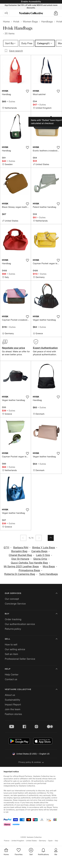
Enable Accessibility (31, 1)
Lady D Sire (43, 555)
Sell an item (11, 654)
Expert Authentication (45, 348)
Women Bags (30, 21)
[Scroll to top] (51, 538)
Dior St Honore (20, 559)
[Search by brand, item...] (6, 13)
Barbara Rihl (20, 547)
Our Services (13, 593)
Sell (7, 639)
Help (8, 669)
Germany (42, 841)
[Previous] (23, 538)
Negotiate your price (13, 348)
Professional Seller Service (20, 659)
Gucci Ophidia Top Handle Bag (29, 563)
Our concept (12, 599)
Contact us (11, 679)
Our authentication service (20, 624)
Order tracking (13, 619)
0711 (6, 547)
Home (6, 21)
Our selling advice (15, 649)
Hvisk (16, 21)
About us (10, 695)
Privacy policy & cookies (30, 762)
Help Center (11, 674)
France (6, 841)
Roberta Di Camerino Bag (19, 574)
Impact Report (13, 704)
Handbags (47, 21)
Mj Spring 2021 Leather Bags (21, 566)
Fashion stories (13, 714)
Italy (56, 841)
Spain (50, 841)
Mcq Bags (49, 566)
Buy (7, 614)
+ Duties (11, 101)
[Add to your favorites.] (27, 91)
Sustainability (12, 699)
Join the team (12, 709)
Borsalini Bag (19, 551)
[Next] (39, 538)
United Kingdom (17, 841)
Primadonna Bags (29, 570)
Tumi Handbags (48, 574)
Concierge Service (15, 603)
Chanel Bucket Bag (20, 555)
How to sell (11, 644)
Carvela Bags (39, 551)
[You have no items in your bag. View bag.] (56, 13)
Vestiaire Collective (18, 689)
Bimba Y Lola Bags (43, 547)
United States (31, 841)
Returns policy (13, 629)
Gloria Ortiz (40, 559)
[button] (56, 13)
